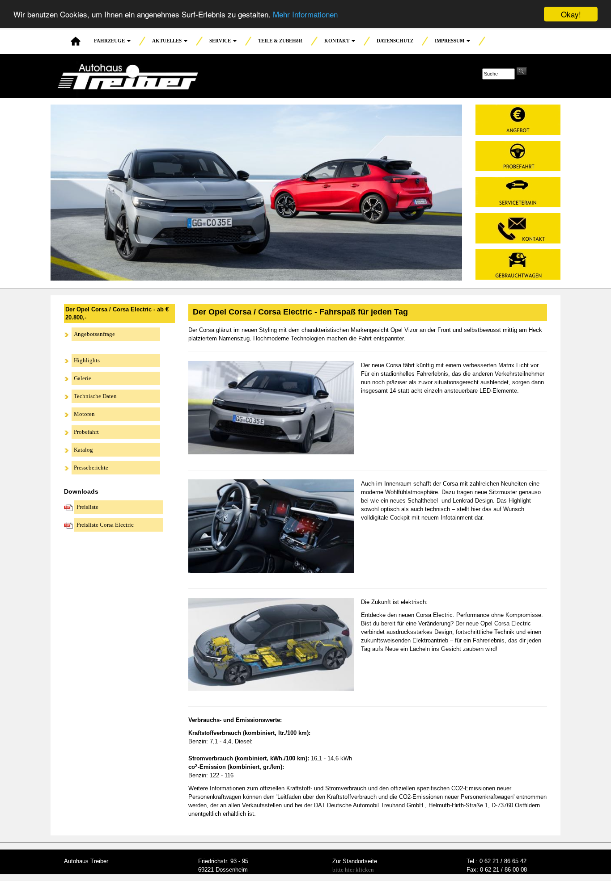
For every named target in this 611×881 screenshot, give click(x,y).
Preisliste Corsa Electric (105, 524)
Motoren (84, 414)
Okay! (571, 14)
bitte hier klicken (353, 869)
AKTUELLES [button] (167, 40)
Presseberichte (91, 467)
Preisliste (87, 506)
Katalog (83, 449)
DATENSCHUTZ (395, 40)
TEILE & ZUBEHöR (280, 40)
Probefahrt (86, 431)
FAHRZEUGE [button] (110, 40)
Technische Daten (95, 396)
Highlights (87, 360)
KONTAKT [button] (337, 40)
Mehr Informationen (305, 14)
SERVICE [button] (220, 40)
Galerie (82, 378)
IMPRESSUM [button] (450, 40)
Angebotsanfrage (94, 334)
